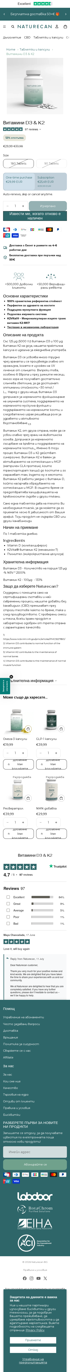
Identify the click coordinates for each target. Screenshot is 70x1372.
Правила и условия (16, 1108)
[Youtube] (38, 1278)
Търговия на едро (16, 1094)
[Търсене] (13, 26)
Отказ (33, 1350)
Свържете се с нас (17, 1050)
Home (10, 49)
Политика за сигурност (21, 1044)
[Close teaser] (11, 677)
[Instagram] (31, 1278)
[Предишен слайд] (4, 14)
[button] (5, 686)
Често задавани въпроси (21, 1024)
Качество (10, 1088)
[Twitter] (45, 1278)
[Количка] (65, 26)
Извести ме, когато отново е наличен (35, 216)
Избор (31, 729)
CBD (27, 37)
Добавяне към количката (20, 764)
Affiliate (8, 1057)
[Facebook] (24, 1278)
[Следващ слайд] (65, 14)
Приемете (33, 1340)
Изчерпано (48, 206)
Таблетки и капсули (48, 37)
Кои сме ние (12, 1081)
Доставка (10, 1030)
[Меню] (4, 26)
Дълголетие (12, 37)
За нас (7, 1074)
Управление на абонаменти (23, 1017)
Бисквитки (11, 1114)
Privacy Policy (35, 1330)
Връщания (10, 1037)
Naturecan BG (40, 1261)
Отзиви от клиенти (18, 1101)
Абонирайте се (35, 1164)
